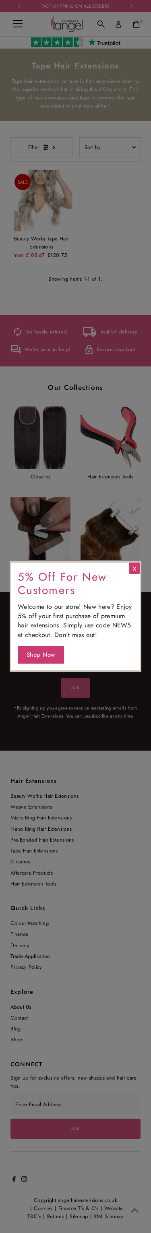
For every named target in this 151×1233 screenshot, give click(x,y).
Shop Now (41, 654)
